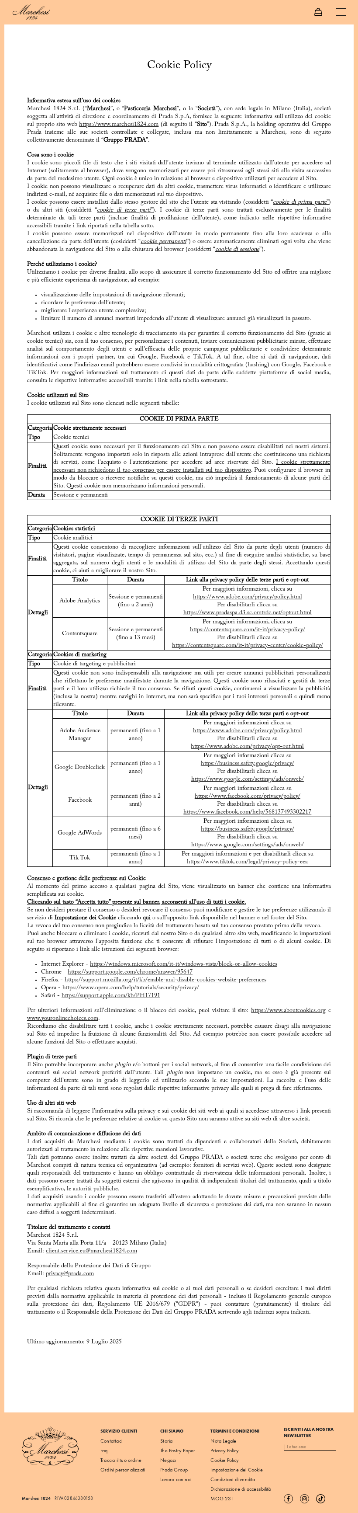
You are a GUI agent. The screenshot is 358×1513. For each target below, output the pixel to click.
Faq (104, 1450)
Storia (166, 1441)
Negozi (168, 1460)
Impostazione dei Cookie (236, 1470)
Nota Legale (223, 1441)
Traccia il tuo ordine (120, 1460)
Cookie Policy (224, 1460)
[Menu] (340, 12)
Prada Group (174, 1470)
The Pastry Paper (177, 1450)
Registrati (327, 1447)
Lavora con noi (175, 1479)
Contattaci (111, 1441)
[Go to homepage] (50, 1445)
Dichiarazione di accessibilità (240, 1489)
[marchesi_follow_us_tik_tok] (323, 1498)
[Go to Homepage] (31, 11)
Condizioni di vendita (232, 1479)
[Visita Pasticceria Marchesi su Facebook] (291, 1498)
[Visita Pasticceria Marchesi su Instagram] (307, 1498)
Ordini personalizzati (122, 1470)
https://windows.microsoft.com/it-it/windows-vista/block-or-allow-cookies (183, 964)
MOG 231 (221, 1499)
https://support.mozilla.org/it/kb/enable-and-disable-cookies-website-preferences (165, 980)
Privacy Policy (224, 1450)
